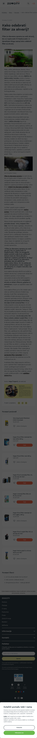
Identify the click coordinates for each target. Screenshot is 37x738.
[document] (19, 720)
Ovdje (5, 716)
